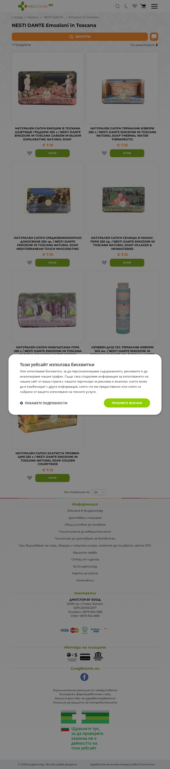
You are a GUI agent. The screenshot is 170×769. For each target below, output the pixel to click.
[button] (43, 403)
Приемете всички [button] (127, 403)
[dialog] (85, 384)
